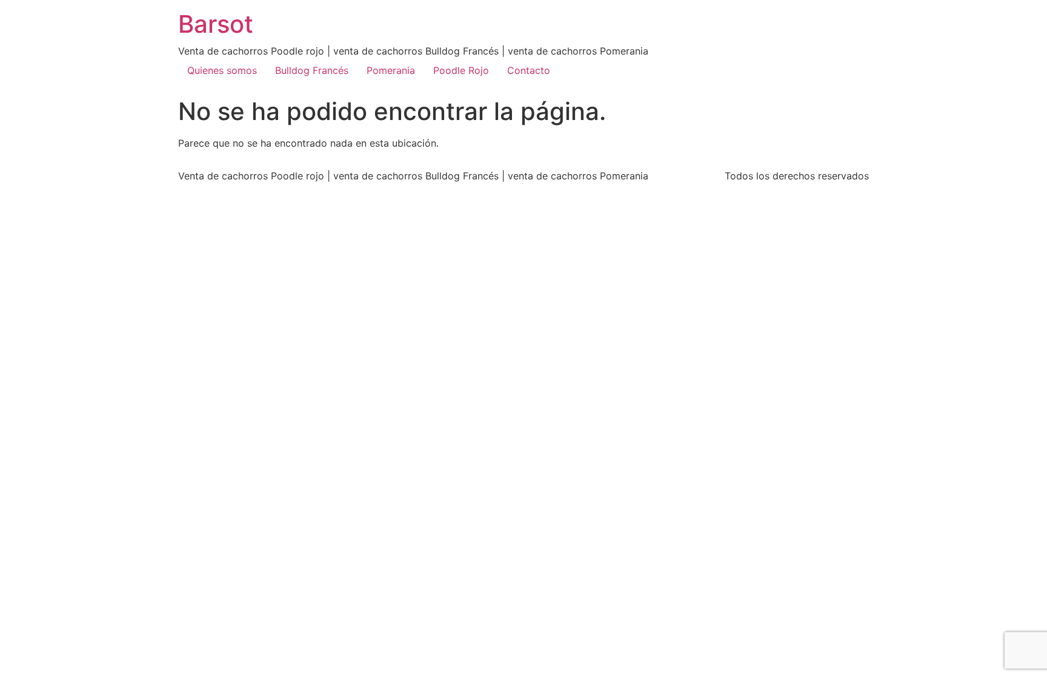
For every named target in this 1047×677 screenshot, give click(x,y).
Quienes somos (222, 70)
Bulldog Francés (311, 70)
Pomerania (391, 70)
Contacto (528, 70)
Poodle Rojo (461, 70)
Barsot (215, 24)
